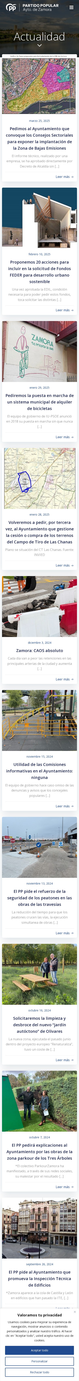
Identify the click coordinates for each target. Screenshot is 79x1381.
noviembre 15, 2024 (40, 756)
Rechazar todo (39, 1372)
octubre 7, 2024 (39, 1137)
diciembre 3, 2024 (39, 643)
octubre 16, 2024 (39, 1010)
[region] (39, 1344)
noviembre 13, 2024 (40, 883)
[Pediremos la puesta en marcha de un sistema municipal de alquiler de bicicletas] (39, 351)
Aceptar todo (39, 1350)
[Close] (74, 1311)
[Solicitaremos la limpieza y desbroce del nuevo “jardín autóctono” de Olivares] (39, 974)
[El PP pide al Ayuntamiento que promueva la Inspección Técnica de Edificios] (39, 1227)
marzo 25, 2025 (39, 121)
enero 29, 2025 (39, 387)
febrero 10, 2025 (39, 254)
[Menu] (71, 7)
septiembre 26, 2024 (39, 1264)
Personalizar (39, 1361)
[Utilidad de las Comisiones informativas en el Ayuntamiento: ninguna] (39, 720)
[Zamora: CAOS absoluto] (39, 606)
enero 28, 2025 (39, 514)
